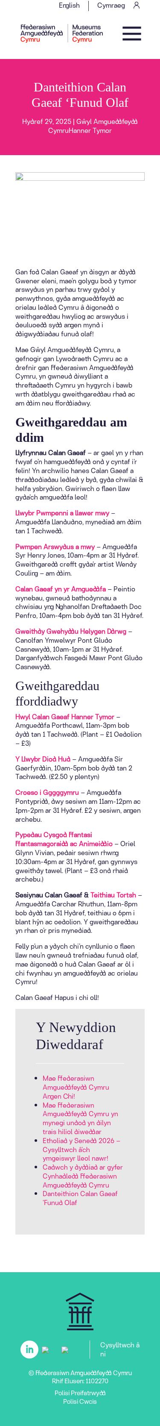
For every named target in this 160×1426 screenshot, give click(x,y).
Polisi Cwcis (80, 1401)
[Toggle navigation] (131, 33)
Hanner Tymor (90, 130)
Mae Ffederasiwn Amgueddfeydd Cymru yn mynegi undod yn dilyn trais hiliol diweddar (80, 1118)
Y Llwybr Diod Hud (42, 758)
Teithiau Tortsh (114, 894)
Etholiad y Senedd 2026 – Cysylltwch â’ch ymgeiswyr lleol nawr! (81, 1149)
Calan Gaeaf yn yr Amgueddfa (60, 588)
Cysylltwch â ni (120, 1349)
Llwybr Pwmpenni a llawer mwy (62, 512)
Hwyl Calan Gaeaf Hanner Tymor (64, 716)
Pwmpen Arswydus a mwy (55, 546)
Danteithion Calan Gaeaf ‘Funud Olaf (80, 1198)
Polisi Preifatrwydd (80, 1393)
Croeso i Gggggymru (47, 792)
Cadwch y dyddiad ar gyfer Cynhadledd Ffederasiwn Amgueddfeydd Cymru (83, 1175)
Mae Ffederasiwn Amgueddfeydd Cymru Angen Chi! (76, 1087)
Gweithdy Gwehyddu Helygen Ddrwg (70, 631)
